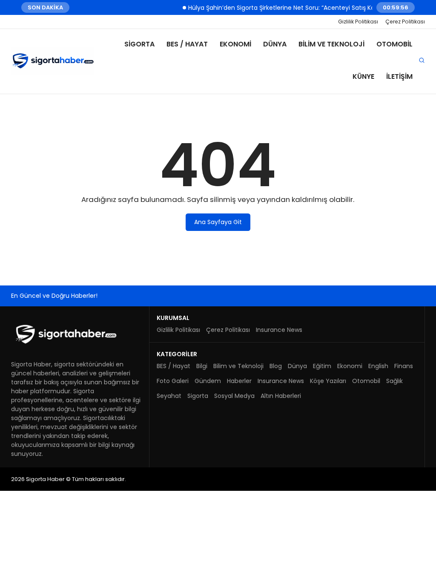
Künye (363, 76)
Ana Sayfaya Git (218, 222)
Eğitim (322, 366)
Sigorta (139, 44)
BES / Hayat (187, 44)
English (378, 366)
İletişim (399, 76)
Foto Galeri (173, 381)
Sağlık (394, 381)
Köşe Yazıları (328, 381)
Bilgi (201, 366)
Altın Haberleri (281, 396)
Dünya (275, 44)
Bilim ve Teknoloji (331, 44)
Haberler (239, 381)
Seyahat (169, 396)
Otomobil (394, 44)
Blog (276, 366)
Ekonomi (235, 44)
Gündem (208, 381)
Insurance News (279, 330)
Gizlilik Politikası (358, 21)
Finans (403, 366)
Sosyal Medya (234, 396)
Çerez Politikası (405, 21)
